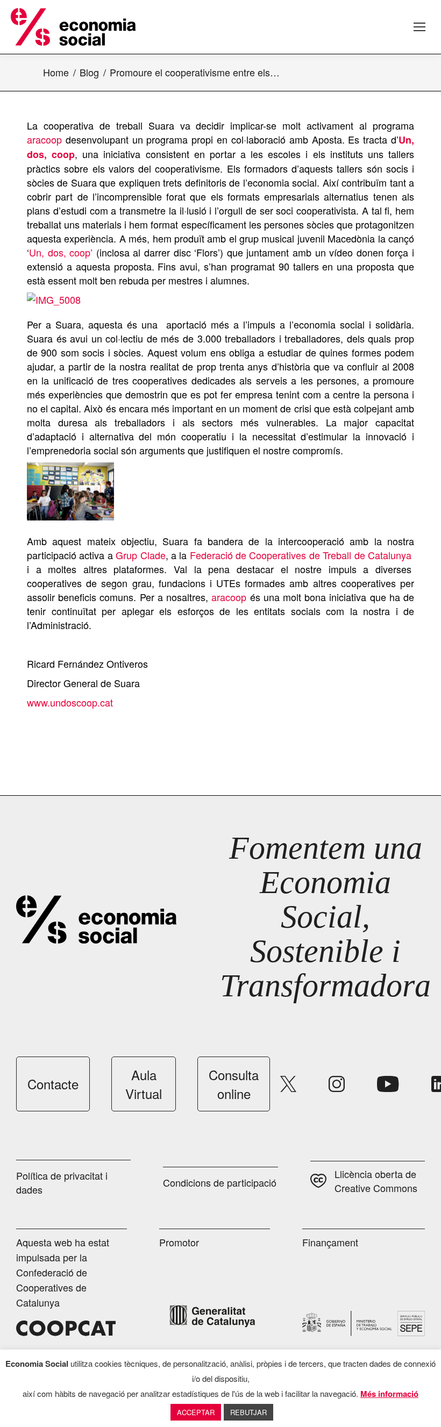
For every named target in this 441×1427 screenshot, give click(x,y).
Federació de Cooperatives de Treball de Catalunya (300, 555)
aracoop (44, 139)
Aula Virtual (143, 1084)
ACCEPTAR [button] (196, 1412)
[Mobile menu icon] (419, 27)
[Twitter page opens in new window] (288, 1084)
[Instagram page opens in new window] (337, 1084)
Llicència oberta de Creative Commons (376, 1181)
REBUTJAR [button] (248, 1412)
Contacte (53, 1083)
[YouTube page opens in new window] (388, 1084)
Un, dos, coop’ (62, 252)
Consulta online (234, 1084)
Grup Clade (140, 555)
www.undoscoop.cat (70, 702)
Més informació (389, 1394)
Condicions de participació (219, 1182)
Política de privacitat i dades (62, 1182)
